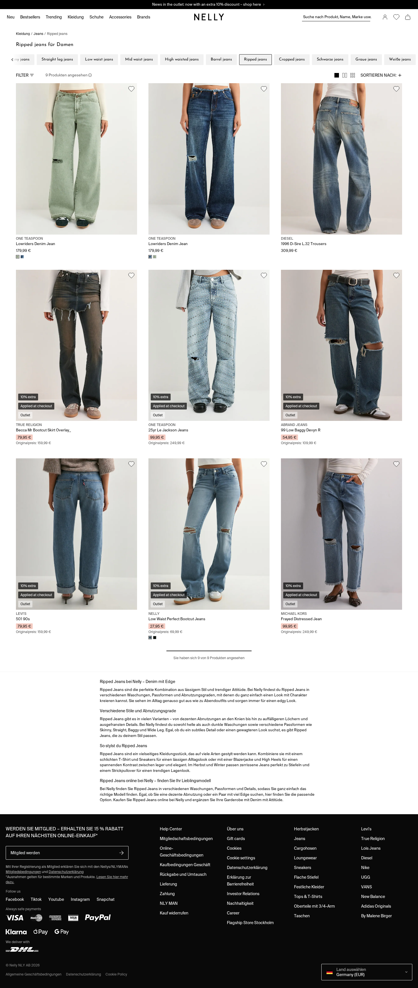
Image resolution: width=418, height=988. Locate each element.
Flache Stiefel (306, 877)
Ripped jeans (57, 33)
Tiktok (36, 899)
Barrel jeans (221, 59)
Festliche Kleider (309, 886)
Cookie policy (116, 974)
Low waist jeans (99, 59)
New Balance (373, 896)
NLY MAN (169, 903)
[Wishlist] (396, 17)
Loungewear (305, 857)
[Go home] (209, 17)
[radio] (336, 75)
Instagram (80, 899)
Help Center (171, 829)
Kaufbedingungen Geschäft (185, 864)
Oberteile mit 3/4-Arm (314, 906)
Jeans (38, 33)
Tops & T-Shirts (308, 896)
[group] (344, 75)
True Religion (373, 838)
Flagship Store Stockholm (250, 922)
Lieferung (168, 884)
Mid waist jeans (139, 59)
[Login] (385, 17)
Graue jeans (366, 59)
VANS (366, 886)
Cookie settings (241, 857)
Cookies (234, 848)
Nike (365, 867)
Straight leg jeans (57, 59)
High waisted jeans (182, 59)
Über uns (235, 829)
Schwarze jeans (330, 59)
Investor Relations (243, 893)
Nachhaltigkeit (240, 903)
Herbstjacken (306, 829)
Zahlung (167, 893)
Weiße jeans (400, 59)
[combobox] (381, 75)
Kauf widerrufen (174, 913)
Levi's (366, 829)
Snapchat (106, 899)
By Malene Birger (376, 915)
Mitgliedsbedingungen (23, 872)
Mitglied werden (25, 852)
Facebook (15, 899)
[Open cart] (407, 17)
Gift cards (236, 838)
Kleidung (23, 33)
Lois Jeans (370, 848)
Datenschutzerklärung (66, 872)
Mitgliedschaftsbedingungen (186, 838)
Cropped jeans (292, 59)
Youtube (56, 899)
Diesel (366, 857)
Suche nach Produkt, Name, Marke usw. (336, 16)
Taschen (302, 915)
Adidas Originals (376, 906)
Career (233, 913)
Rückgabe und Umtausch (183, 874)
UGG (365, 877)
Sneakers (302, 867)
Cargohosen (305, 848)
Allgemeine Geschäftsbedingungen (33, 974)
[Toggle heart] (131, 88)
